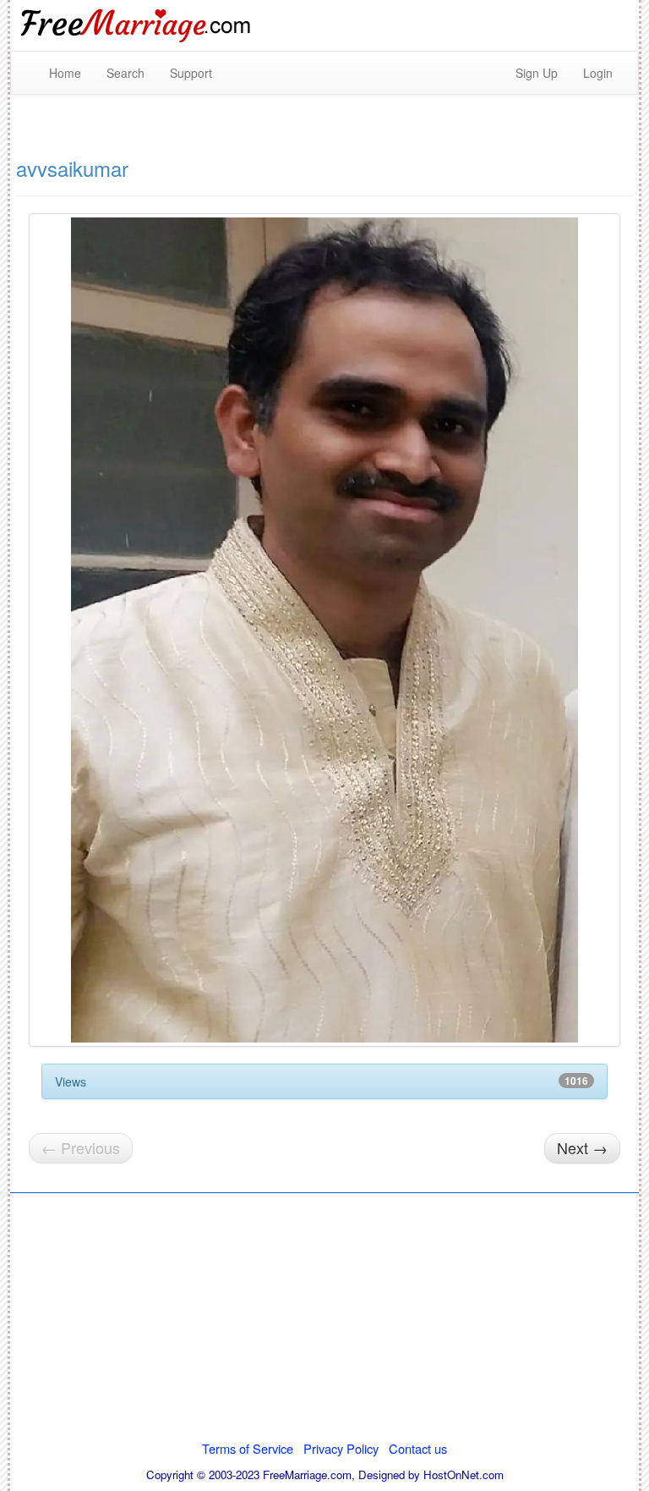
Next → (582, 1147)
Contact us (418, 1448)
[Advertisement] (324, 1321)
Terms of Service (247, 1448)
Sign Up (536, 72)
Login (598, 72)
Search (125, 72)
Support (191, 72)
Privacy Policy (341, 1448)
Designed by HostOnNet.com (431, 1474)
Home (65, 72)
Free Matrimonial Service (137, 25)
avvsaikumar (72, 168)
